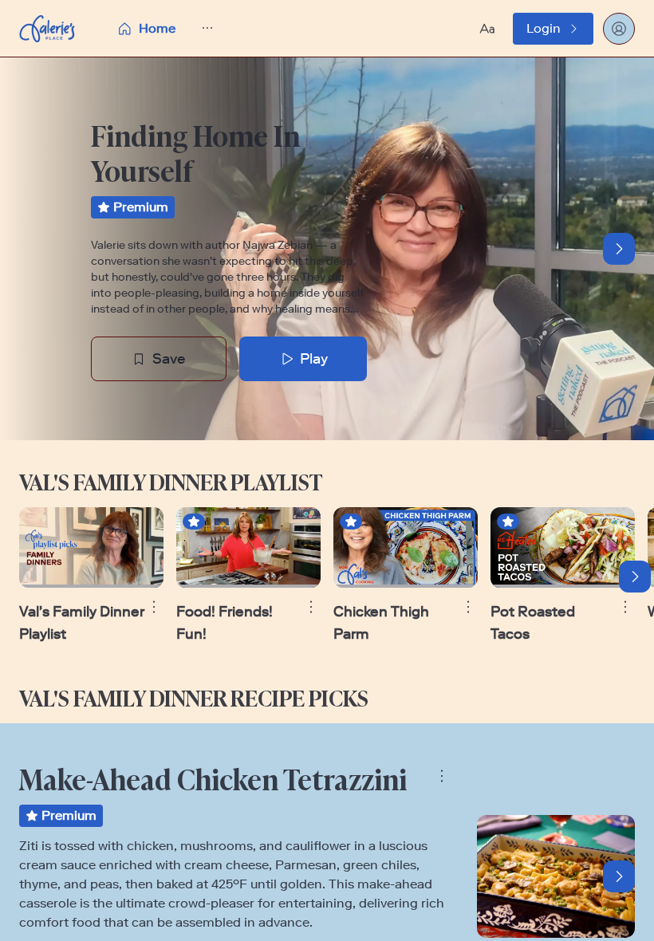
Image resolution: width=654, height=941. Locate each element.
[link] (553, 29)
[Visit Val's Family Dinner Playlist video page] (91, 547)
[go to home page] (47, 29)
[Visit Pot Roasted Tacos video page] (562, 547)
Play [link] (314, 359)
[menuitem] (146, 28)
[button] (198, 28)
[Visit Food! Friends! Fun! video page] (248, 547)
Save (169, 359)
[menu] (199, 28)
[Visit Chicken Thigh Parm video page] (405, 547)
